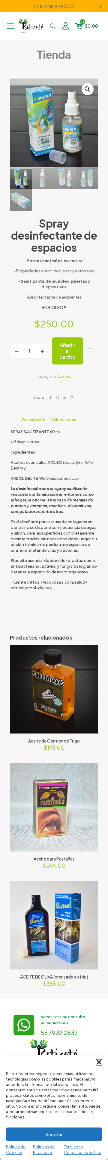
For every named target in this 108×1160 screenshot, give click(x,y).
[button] (99, 1062)
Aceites (64, 376)
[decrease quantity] (16, 351)
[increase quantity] (42, 351)
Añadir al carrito (67, 351)
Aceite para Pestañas (54, 858)
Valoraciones (67, 419)
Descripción (33, 419)
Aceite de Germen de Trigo (54, 740)
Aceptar (54, 1134)
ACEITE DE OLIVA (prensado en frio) (54, 976)
